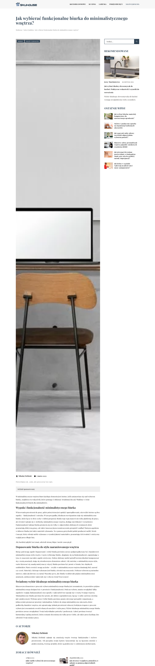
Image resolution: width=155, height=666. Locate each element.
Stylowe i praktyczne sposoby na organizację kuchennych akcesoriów (125, 126)
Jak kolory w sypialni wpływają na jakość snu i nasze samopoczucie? (123, 166)
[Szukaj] (136, 41)
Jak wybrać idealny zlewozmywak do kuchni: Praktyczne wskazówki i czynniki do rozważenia (121, 89)
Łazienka (102, 4)
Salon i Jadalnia (132, 4)
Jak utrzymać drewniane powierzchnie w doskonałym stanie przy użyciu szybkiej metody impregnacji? (124, 155)
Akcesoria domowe (77, 4)
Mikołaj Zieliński (25, 476)
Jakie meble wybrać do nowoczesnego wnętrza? (40, 662)
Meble (20, 41)
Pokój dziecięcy (116, 4)
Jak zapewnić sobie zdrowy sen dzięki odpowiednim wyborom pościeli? (124, 135)
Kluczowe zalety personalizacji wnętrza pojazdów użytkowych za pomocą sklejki (125, 145)
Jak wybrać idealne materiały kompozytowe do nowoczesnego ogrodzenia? (125, 116)
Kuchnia (92, 4)
